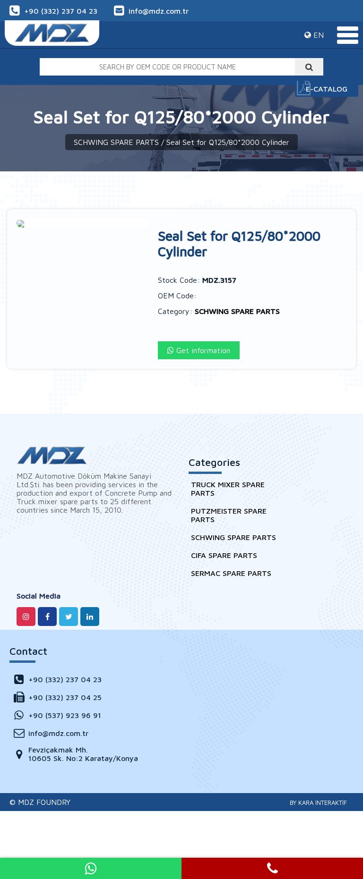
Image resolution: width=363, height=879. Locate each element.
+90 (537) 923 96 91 (64, 715)
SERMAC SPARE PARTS (231, 573)
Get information (202, 350)
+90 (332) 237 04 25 (65, 697)
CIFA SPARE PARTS (224, 555)
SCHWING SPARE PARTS (116, 142)
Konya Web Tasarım (318, 802)
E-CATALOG (326, 89)
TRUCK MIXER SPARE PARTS (228, 488)
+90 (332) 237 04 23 (60, 11)
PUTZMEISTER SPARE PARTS (229, 515)
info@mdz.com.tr (159, 11)
